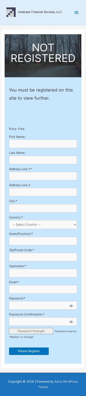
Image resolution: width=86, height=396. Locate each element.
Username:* (17, 266)
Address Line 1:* (20, 169)
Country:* (16, 217)
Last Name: (17, 153)
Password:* (17, 298)
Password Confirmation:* (27, 314)
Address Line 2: (20, 185)
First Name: (17, 137)
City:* (13, 201)
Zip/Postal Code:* (21, 250)
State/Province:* (21, 234)
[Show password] (71, 305)
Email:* (14, 282)
